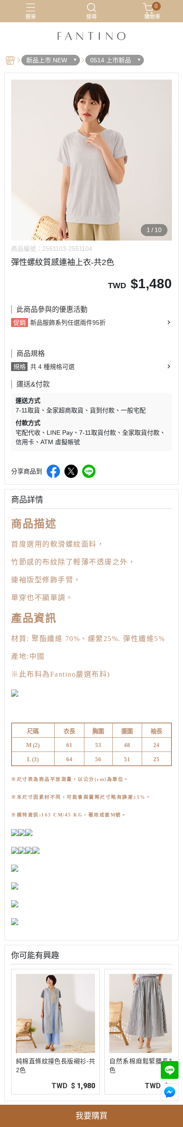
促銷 (19, 322)
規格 (19, 366)
